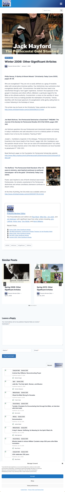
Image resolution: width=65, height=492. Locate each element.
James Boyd (18, 424)
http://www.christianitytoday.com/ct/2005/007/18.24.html (24, 194)
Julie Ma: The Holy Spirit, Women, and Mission (27, 384)
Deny (32, 481)
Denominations (17, 419)
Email (36, 350)
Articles (13, 245)
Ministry (15, 416)
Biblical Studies (16, 392)
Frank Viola (18, 400)
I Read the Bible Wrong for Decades (23, 395)
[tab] (29, 305)
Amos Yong (17, 221)
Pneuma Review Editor (14, 66)
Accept (32, 476)
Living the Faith (16, 370)
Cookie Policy (24, 489)
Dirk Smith (17, 413)
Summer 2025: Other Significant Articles (20, 237)
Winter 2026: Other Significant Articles (19, 233)
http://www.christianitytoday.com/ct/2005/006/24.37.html (24, 109)
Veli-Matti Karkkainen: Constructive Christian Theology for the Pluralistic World (30, 231)
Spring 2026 (24, 427)
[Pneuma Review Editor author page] (6, 66)
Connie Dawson (19, 389)
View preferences (32, 485)
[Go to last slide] (4, 284)
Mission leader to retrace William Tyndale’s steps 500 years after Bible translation (35, 442)
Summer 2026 (24, 370)
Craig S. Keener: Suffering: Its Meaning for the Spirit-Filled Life (32, 430)
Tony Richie (25, 221)
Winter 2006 (9, 57)
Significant (21, 245)
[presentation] (16, 273)
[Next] (60, 284)
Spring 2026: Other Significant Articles (20, 229)
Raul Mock (35, 217)
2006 (7, 245)
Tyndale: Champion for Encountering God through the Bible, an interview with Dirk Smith (35, 407)
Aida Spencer (18, 435)
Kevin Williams (38, 221)
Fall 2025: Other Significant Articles (19, 235)
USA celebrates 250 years (20, 454)
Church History (16, 403)
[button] (62, 463)
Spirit (14, 381)
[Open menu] (61, 3)
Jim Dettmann (12, 219)
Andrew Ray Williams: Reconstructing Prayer (26, 373)
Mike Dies (43, 217)
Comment (6, 324)
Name (5, 350)
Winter (29, 245)
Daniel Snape (18, 378)
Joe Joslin (50, 217)
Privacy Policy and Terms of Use (36, 489)
